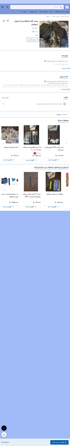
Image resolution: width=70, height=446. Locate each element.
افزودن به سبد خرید (58, 442)
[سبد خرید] (2, 7)
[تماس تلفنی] (4, 428)
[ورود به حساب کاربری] (7, 7)
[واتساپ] (4, 434)
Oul (33, 31)
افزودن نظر (5, 98)
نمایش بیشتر (66, 68)
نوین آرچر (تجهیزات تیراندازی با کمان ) (60, 16)
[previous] (66, 143)
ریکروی (48, 16)
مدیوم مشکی (32, 40)
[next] (3, 143)
